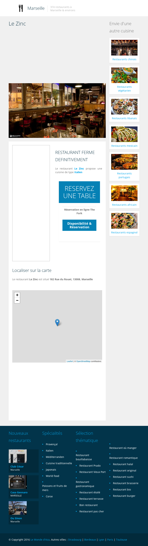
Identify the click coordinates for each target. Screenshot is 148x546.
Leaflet (70, 361)
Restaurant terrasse (91, 498)
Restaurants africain (124, 204)
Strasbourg (74, 539)
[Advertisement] (57, 56)
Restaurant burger (124, 496)
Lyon (101, 539)
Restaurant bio (122, 489)
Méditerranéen (55, 457)
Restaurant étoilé (89, 492)
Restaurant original (124, 470)
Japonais (51, 469)
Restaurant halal (123, 464)
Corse (49, 496)
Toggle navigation (12, 8)
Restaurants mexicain (124, 145)
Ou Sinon (16, 518)
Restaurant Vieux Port (92, 472)
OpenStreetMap (83, 361)
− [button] (17, 300)
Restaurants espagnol (124, 232)
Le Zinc (79, 168)
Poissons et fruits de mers (54, 488)
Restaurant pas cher (91, 511)
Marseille (36, 8)
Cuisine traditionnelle (59, 463)
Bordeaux (90, 539)
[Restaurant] (21, 8)
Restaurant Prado (90, 465)
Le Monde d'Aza (40, 539)
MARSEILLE (16, 495)
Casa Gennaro (19, 492)
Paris (110, 539)
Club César (17, 466)
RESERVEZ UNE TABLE (79, 192)
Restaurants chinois (124, 59)
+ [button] (17, 295)
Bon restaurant (88, 505)
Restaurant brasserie (125, 483)
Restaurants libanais (124, 118)
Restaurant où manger (123, 448)
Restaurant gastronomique (85, 484)
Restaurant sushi (123, 477)
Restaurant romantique (123, 458)
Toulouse (121, 539)
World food (52, 476)
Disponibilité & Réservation (79, 225)
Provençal (52, 444)
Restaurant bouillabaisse (84, 457)
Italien (78, 172)
